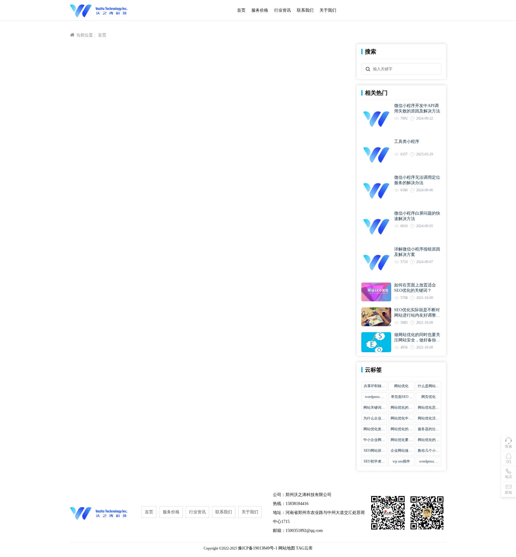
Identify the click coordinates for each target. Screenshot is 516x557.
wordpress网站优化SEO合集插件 (374, 397)
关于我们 (328, 10)
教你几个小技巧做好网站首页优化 (428, 450)
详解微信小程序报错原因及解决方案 (417, 252)
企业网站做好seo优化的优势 (401, 450)
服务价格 (259, 10)
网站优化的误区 (401, 407)
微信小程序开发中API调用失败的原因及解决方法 (417, 108)
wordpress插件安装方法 (428, 461)
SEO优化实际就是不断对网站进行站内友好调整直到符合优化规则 (417, 313)
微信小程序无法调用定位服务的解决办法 (417, 180)
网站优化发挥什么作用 (374, 429)
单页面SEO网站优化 (401, 397)
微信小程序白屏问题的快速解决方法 (417, 216)
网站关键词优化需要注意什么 (374, 407)
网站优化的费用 (401, 429)
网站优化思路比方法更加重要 (428, 407)
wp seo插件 (401, 461)
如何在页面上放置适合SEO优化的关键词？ (415, 288)
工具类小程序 (406, 141)
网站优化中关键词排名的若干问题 (401, 418)
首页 (241, 10)
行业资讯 (282, 10)
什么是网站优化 (428, 386)
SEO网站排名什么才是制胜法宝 (374, 450)
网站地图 (286, 548)
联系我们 (305, 10)
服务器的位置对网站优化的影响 (428, 429)
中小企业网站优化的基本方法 (374, 440)
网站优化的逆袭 (428, 440)
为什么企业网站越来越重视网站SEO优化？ (374, 418)
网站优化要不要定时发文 (401, 440)
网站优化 (401, 386)
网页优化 (428, 397)
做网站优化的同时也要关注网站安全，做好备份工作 (417, 337)
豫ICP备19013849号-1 (257, 548)
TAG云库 (304, 548)
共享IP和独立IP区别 (374, 386)
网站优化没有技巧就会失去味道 (428, 418)
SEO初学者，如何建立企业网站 (374, 461)
